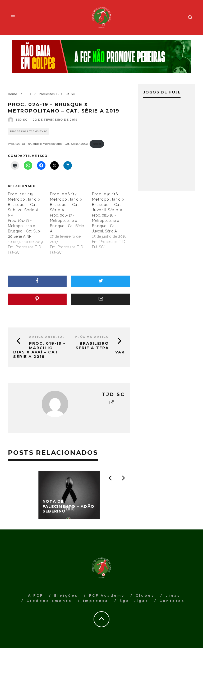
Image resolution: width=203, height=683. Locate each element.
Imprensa (95, 601)
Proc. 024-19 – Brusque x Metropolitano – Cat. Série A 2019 (47, 144)
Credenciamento (49, 601)
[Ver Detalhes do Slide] (101, 56)
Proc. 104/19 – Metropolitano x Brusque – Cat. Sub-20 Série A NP (24, 204)
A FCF (35, 595)
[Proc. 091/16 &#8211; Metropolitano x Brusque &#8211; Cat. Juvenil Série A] (113, 220)
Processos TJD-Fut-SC (28, 131)
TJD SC (21, 120)
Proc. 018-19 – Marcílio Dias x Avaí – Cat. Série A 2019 (39, 350)
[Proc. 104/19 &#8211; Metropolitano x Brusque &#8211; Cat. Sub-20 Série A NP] (29, 223)
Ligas (172, 595)
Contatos (171, 601)
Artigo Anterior (47, 337)
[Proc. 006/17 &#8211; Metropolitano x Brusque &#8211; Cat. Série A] (71, 223)
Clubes (145, 595)
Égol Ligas (133, 601)
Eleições (66, 595)
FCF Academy (106, 595)
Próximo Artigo (92, 337)
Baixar (97, 144)
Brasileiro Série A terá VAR (100, 348)
